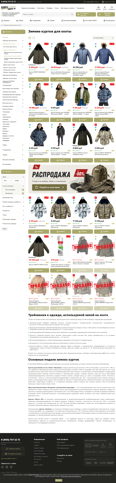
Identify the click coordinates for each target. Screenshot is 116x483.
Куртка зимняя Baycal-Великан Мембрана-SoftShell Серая (80, 73)
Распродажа (110, 20)
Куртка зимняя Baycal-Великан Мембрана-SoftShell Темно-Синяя (102, 73)
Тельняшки (6, 112)
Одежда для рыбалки (10, 75)
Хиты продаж (39, 451)
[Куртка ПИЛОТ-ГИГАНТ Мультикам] (104, 207)
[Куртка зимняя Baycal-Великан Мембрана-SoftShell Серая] (82, 53)
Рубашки (5, 131)
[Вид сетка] (29, 37)
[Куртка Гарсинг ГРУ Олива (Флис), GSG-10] (104, 246)
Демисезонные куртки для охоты (13, 53)
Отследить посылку (84, 14)
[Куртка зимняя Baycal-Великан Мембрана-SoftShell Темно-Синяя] (104, 53)
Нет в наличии (10, 189)
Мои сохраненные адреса (66, 445)
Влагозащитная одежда (11, 88)
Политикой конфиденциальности (71, 476)
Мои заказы (61, 442)
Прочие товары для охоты (12, 72)
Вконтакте (60, 458)
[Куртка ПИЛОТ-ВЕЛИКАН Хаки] (38, 53)
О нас (57, 8)
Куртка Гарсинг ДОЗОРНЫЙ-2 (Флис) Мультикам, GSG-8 (58, 302)
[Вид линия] (33, 37)
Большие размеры (70, 20)
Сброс (5, 229)
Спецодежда (7, 85)
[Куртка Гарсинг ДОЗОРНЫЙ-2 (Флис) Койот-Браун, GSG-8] (38, 285)
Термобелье (7, 117)
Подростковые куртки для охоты (12, 59)
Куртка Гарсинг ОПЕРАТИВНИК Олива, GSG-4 (104, 302)
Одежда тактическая (10, 78)
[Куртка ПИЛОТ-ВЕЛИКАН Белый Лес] (38, 207)
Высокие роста (8, 103)
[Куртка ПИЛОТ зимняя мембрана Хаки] (82, 134)
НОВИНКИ (6, 140)
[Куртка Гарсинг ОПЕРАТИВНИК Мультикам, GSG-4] (82, 285)
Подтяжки (6, 138)
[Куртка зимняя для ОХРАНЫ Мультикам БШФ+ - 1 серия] (60, 94)
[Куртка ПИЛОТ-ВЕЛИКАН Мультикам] (60, 207)
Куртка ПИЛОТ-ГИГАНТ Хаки (38, 264)
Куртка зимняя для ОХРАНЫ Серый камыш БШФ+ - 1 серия (104, 114)
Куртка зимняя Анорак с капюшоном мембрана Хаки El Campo (38, 114)
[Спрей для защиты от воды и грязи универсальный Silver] (60, 246)
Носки (5, 114)
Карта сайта (38, 465)
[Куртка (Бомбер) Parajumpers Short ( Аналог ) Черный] (82, 246)
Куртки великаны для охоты (13, 62)
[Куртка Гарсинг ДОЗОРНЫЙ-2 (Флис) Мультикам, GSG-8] (60, 285)
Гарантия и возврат (28, 8)
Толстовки (6, 124)
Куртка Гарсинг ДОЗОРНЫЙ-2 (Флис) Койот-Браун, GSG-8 (38, 302)
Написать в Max (109, 1)
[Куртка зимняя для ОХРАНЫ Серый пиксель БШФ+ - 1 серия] (38, 134)
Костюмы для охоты (10, 46)
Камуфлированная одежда (11, 94)
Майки (5, 129)
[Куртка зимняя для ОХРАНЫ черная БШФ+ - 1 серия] (60, 134)
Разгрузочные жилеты (10, 97)
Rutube (59, 461)
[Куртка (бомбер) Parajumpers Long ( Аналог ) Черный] (60, 53)
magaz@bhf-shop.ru (92, 1)
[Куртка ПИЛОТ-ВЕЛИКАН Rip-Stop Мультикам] (104, 134)
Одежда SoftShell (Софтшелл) (8, 82)
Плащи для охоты (9, 70)
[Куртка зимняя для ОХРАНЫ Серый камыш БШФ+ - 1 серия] (104, 94)
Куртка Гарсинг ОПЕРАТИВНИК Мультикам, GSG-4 (82, 302)
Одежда (6, 20)
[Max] (2, 467)
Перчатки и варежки (9, 121)
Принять (58, 480)
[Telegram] (11, 467)
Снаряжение (36, 20)
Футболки (6, 126)
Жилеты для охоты (9, 67)
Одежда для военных (10, 40)
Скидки (36, 445)
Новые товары (39, 448)
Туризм (52, 20)
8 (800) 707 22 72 (8, 2)
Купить (40, 79)
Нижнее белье (7, 109)
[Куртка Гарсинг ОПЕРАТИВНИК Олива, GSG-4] (104, 285)
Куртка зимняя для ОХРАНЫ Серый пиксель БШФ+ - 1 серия (38, 154)
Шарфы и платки (8, 136)
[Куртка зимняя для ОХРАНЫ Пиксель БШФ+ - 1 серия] (82, 94)
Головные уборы (8, 106)
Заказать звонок (107, 14)
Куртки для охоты (9, 50)
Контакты (40, 8)
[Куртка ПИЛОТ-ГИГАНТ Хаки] (38, 246)
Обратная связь (39, 453)
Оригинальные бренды (10, 99)
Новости (37, 442)
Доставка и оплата (67, 8)
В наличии (9, 193)
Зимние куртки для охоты (12, 56)
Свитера (5, 119)
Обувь (21, 20)
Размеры (49, 8)
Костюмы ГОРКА (91, 20)
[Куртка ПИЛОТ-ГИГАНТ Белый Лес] (82, 207)
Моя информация (63, 448)
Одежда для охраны (9, 91)
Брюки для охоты (9, 65)
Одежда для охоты (9, 44)
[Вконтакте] (6, 467)
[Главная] (10, 8)
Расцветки (80, 8)
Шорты (5, 133)
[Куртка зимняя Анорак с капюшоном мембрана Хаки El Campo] (38, 94)
